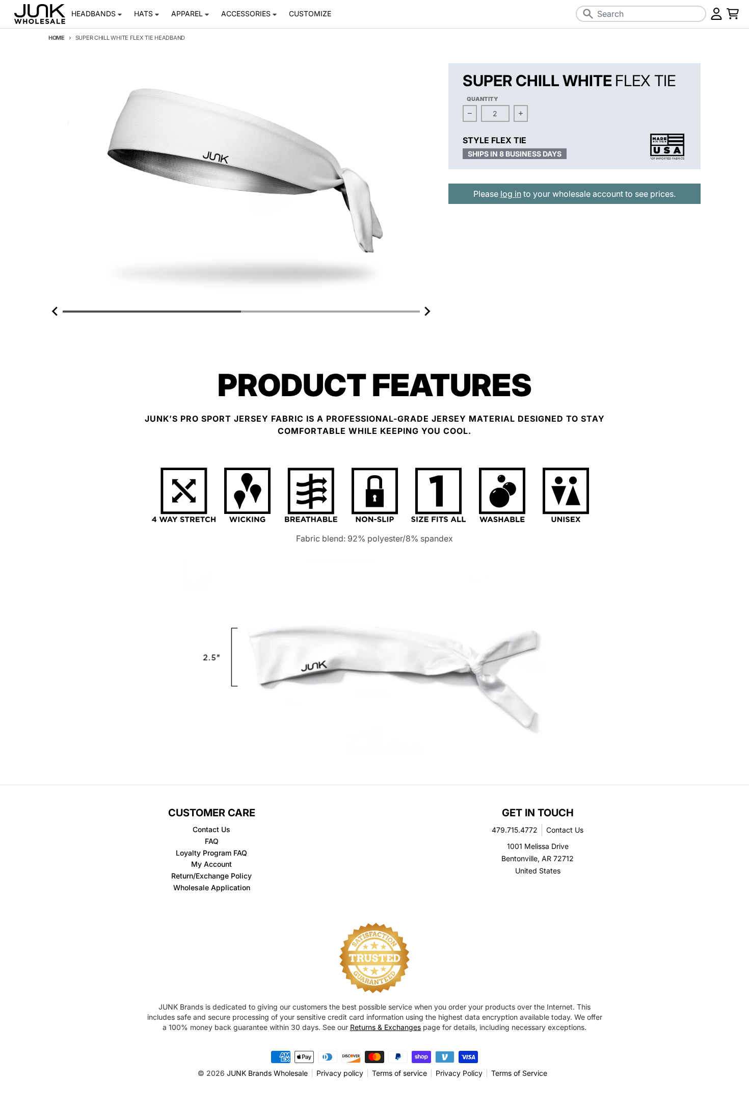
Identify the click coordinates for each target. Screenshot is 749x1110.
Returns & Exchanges (385, 1027)
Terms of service (399, 1073)
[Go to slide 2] (330, 312)
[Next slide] (427, 311)
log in (510, 194)
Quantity (482, 98)
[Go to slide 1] (152, 312)
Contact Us (564, 829)
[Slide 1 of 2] (241, 183)
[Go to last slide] (55, 311)
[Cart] (733, 14)
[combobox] (641, 14)
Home (56, 37)
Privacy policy (339, 1073)
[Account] (716, 14)
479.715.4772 (515, 829)
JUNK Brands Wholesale (267, 1073)
